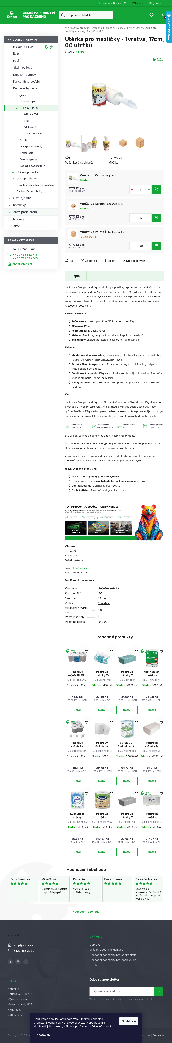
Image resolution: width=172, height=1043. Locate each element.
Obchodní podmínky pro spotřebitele (112, 955)
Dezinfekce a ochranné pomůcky (35, 185)
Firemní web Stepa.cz (111, 3)
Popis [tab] (76, 276)
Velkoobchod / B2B (20, 1004)
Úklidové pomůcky (27, 172)
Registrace (155, 3)
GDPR (93, 965)
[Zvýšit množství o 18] (148, 218)
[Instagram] (18, 961)
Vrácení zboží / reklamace (106, 949)
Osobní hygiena (28, 159)
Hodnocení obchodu (86, 911)
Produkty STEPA (24, 46)
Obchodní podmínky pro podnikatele (112, 960)
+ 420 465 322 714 (25, 254)
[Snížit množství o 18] (132, 218)
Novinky (18, 219)
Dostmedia (158, 1035)
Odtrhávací (29, 127)
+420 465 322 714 (25, 950)
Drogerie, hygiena (25, 88)
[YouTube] (25, 961)
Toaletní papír (27, 101)
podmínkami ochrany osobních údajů (135, 999)
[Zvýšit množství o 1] (148, 189)
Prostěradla (26, 152)
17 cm (102, 598)
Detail (77, 710)
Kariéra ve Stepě (18, 994)
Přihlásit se (158, 991)
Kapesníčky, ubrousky (32, 165)
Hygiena (21, 95)
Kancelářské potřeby (27, 81)
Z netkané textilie (33, 133)
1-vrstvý (104, 603)
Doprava (94, 944)
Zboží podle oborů (25, 212)
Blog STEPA (15, 1014)
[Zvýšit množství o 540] (148, 246)
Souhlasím (129, 1021)
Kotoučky (19, 205)
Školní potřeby (22, 67)
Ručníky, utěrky (29, 108)
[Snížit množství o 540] (132, 246)
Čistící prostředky (27, 178)
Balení (17, 53)
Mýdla (23, 140)
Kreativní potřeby (24, 74)
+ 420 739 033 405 (25, 258)
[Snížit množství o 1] (132, 189)
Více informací (101, 1026)
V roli (26, 120)
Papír (16, 60)
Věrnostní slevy (18, 999)
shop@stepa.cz (23, 264)
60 (100, 593)
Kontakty (13, 989)
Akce (16, 226)
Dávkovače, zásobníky (29, 191)
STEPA (80, 52)
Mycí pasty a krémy (31, 146)
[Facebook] (10, 961)
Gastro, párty (22, 198)
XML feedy (15, 1009)
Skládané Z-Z (30, 114)
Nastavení (43, 1035)
